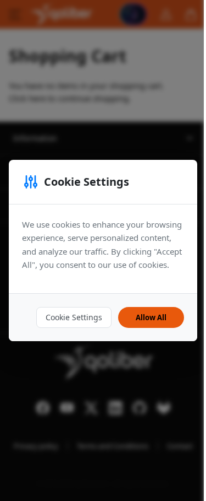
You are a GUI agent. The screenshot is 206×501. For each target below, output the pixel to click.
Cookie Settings (74, 317)
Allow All (151, 317)
